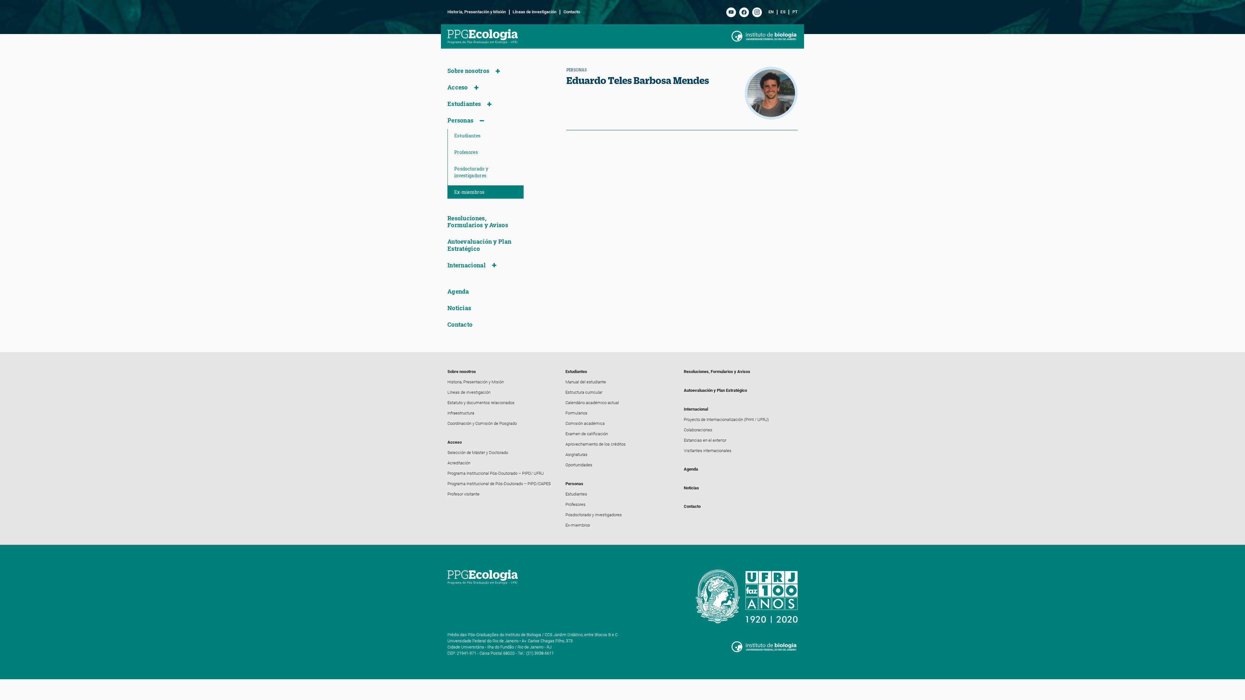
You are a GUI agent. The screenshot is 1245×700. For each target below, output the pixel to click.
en (771, 12)
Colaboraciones (698, 429)
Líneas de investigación (534, 12)
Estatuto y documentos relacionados (481, 402)
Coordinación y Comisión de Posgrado (482, 423)
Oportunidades (578, 464)
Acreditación (458, 463)
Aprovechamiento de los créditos (595, 444)
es (782, 12)
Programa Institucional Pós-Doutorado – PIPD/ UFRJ (495, 473)
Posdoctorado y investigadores (471, 172)
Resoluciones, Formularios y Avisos (477, 221)
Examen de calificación (586, 433)
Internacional (466, 265)
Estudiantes (464, 103)
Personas (460, 120)
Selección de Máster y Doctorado (477, 452)
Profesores (466, 152)
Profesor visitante (463, 494)
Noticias (459, 308)
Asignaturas (576, 454)
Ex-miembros (469, 192)
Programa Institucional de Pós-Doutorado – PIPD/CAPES (499, 483)
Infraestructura (460, 413)
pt (795, 12)
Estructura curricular (583, 392)
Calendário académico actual (592, 402)
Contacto (571, 12)
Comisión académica (585, 423)
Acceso (457, 87)
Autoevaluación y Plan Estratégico (479, 245)
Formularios (576, 413)
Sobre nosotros (468, 70)
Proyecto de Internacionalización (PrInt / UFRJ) (726, 419)
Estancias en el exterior (705, 440)
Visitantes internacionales (707, 450)
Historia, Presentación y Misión (476, 12)
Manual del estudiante (585, 381)
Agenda (458, 291)
